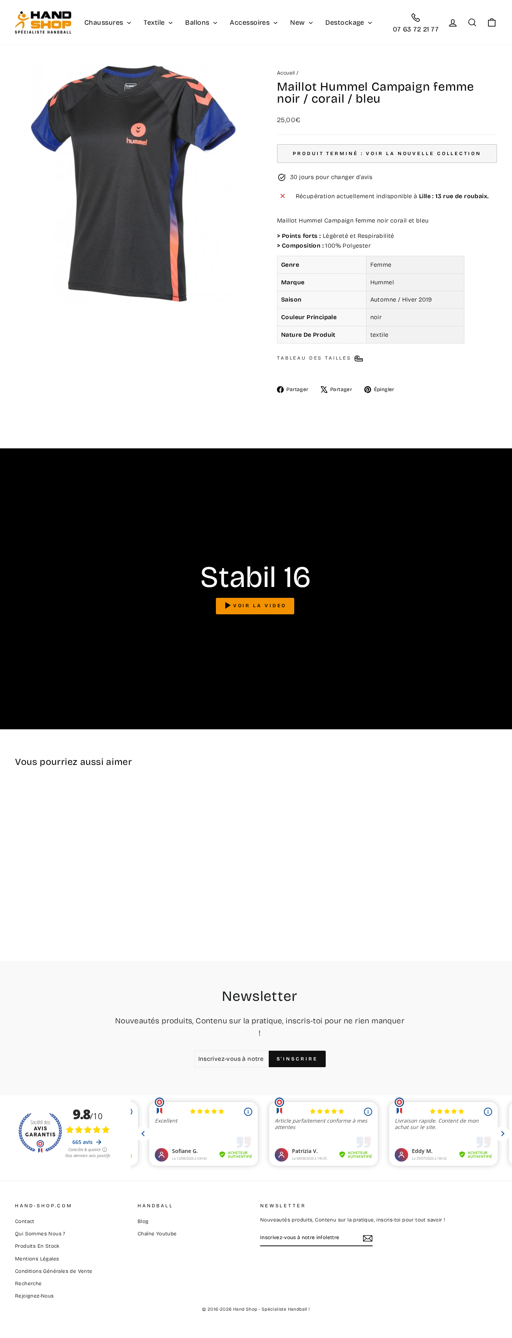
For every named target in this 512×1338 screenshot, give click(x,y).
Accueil (286, 73)
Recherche (28, 1283)
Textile (155, 22)
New (298, 22)
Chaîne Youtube (157, 1233)
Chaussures (104, 22)
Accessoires (250, 22)
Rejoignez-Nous (34, 1296)
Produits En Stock (37, 1246)
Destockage (345, 22)
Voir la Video (260, 606)
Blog (143, 1221)
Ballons (198, 22)
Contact (24, 1221)
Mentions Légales (37, 1259)
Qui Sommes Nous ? (40, 1233)
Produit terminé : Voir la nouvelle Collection (387, 154)
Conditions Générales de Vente (54, 1271)
